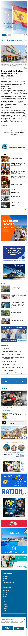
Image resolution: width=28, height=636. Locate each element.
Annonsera (5, 596)
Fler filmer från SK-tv (6, 407)
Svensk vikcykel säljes (9, 362)
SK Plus (5, 578)
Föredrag (5, 594)
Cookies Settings (13, 632)
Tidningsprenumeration (8, 582)
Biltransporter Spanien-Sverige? (13, 373)
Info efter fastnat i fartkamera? (12, 354)
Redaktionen (6, 590)
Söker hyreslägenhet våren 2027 (12, 367)
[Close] (24, 619)
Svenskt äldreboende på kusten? (12, 351)
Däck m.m (5, 376)
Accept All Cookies (7, 628)
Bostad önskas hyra (8, 364)
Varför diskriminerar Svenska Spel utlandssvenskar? (13, 358)
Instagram (5, 604)
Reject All (19, 628)
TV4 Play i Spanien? (8, 370)
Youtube (5, 610)
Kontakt (5, 592)
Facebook (5, 606)
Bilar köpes (5, 349)
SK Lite (4, 580)
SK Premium (6, 576)
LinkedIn (5, 608)
